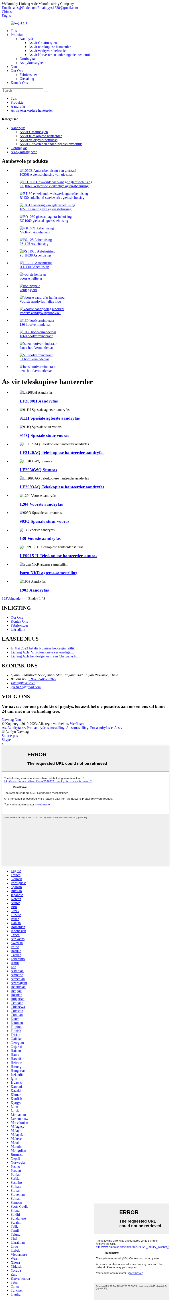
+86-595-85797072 (42, 679)
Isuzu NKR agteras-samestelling (48, 572)
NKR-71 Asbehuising (35, 232)
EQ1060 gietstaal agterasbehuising (44, 221)
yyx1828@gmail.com (26, 687)
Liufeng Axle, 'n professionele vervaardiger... (42, 652)
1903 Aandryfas (34, 590)
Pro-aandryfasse (101, 728)
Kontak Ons (19, 83)
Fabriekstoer (28, 75)
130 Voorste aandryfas (40, 538)
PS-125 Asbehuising (34, 244)
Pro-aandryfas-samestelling (46, 728)
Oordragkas (28, 59)
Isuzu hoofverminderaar (36, 347)
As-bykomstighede (33, 63)
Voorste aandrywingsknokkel (40, 313)
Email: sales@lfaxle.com (19, 8)
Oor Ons (17, 71)
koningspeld (28, 290)
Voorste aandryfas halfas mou (40, 301)
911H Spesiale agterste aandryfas (50, 418)
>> (25, 598)
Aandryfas (27, 39)
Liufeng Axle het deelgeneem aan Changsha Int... (45, 656)
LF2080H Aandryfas (39, 401)
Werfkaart (77, 724)
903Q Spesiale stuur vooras (44, 521)
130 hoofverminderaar (35, 324)
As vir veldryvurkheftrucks (47, 51)
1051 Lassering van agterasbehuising (45, 209)
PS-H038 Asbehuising (35, 255)
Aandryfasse (16, 728)
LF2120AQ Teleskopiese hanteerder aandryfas (62, 452)
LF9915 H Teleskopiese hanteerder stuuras (58, 555)
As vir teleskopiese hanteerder (49, 47)
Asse (117, 728)
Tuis (14, 31)
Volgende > (15, 598)
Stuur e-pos (10, 736)
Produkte (17, 35)
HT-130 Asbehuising (34, 267)
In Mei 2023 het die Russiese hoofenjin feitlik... (44, 648)
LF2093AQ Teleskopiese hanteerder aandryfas (62, 487)
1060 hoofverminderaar (36, 336)
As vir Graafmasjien (42, 43)
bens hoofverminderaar (36, 371)
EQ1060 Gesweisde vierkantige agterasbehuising (54, 186)
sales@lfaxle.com (23, 683)
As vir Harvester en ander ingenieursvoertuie (59, 55)
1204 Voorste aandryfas (41, 504)
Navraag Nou (11, 720)
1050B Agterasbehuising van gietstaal (46, 174)
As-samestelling (77, 728)
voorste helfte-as (31, 278)
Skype (6, 740)
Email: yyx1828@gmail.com (57, 8)
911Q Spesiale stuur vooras (44, 435)
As (4, 728)
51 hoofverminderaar (34, 359)
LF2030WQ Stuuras (38, 470)
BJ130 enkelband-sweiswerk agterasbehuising (52, 197)
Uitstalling (27, 79)
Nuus (14, 67)
